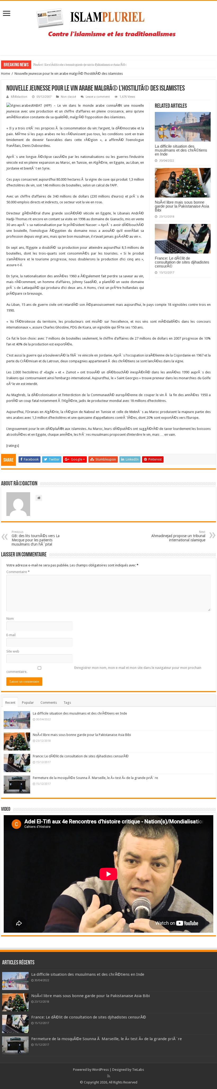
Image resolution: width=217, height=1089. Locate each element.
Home (5, 74)
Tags (67, 703)
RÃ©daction (19, 96)
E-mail (11, 635)
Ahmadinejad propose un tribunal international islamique (178, 536)
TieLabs (138, 1070)
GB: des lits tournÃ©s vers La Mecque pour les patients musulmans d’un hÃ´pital (36, 538)
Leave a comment (98, 96)
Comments (48, 703)
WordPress (100, 1070)
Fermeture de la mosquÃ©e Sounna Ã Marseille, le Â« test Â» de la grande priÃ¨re (95, 778)
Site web (12, 651)
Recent (10, 703)
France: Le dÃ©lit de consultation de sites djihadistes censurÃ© (79, 65)
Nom (10, 619)
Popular (28, 703)
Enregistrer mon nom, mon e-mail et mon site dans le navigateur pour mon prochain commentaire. (103, 670)
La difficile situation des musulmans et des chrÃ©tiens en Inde (181, 150)
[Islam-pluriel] (108, 27)
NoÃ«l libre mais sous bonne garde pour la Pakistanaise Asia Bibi (182, 206)
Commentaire (18, 572)
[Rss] (109, 1076)
